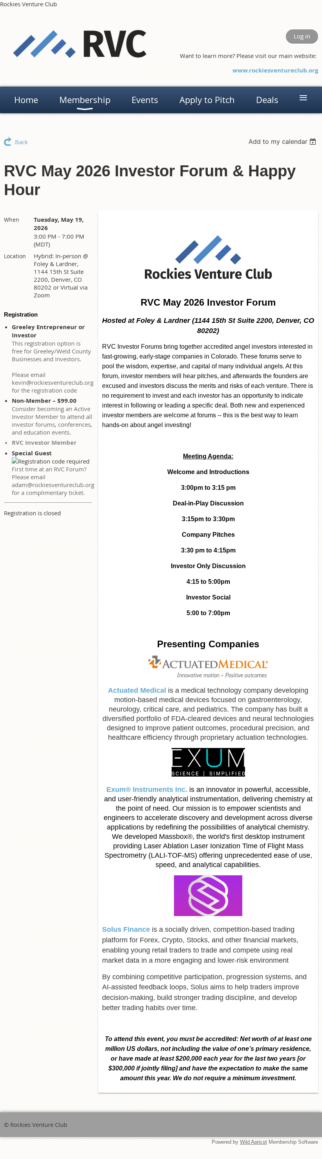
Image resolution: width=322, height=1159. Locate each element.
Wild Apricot (253, 1142)
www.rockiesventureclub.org (275, 70)
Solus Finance (126, 929)
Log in (302, 36)
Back (21, 142)
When (11, 219)
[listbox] (283, 141)
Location (15, 256)
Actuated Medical (137, 690)
